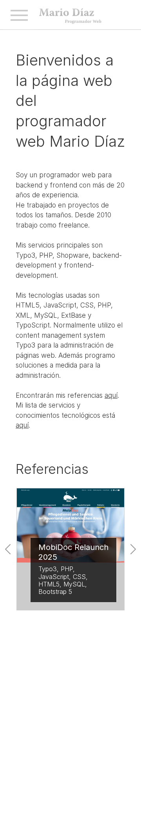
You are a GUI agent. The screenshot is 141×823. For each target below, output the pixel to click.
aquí (111, 395)
